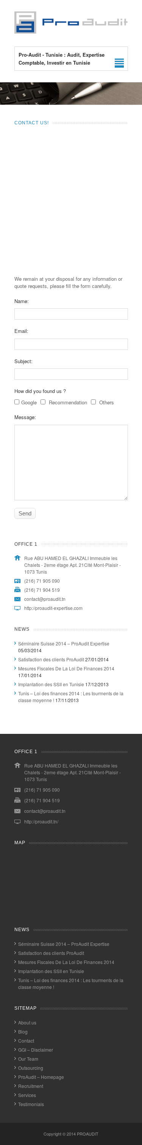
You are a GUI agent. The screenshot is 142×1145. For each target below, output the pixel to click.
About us (27, 1022)
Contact (26, 1040)
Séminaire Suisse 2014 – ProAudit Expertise (63, 643)
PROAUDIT (87, 1134)
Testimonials (31, 1104)
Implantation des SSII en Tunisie (51, 684)
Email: (21, 330)
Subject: (23, 361)
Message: (25, 417)
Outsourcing (30, 1068)
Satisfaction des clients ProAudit (51, 659)
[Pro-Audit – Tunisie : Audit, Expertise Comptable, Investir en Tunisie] (71, 31)
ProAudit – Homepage (41, 1077)
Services (27, 1095)
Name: (21, 301)
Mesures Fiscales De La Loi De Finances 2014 (66, 668)
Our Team (28, 1058)
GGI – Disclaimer (35, 1049)
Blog (23, 1031)
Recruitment (30, 1086)
